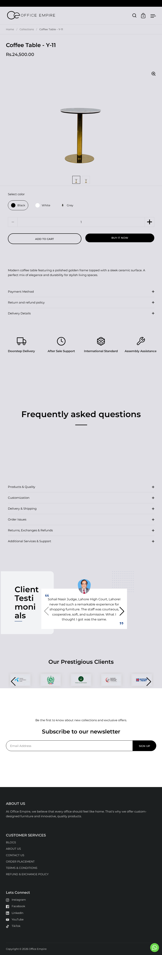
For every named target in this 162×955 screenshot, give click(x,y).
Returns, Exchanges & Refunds (30, 530)
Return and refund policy (26, 302)
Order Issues (17, 519)
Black (21, 205)
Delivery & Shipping (22, 508)
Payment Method (21, 291)
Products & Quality (21, 487)
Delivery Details (19, 313)
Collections (27, 29)
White (46, 205)
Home (10, 29)
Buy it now (119, 237)
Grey (70, 205)
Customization (18, 498)
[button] (149, 222)
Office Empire (38, 948)
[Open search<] (134, 15)
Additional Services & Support (29, 541)
